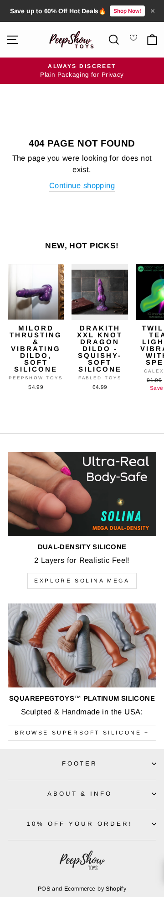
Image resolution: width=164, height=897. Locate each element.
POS (44, 889)
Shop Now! (127, 11)
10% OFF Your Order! (80, 823)
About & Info (80, 793)
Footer (80, 763)
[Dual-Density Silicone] (82, 493)
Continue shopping (82, 185)
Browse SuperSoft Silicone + (82, 732)
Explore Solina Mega (81, 580)
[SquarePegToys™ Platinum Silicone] (82, 645)
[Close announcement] (152, 11)
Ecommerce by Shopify (95, 889)
